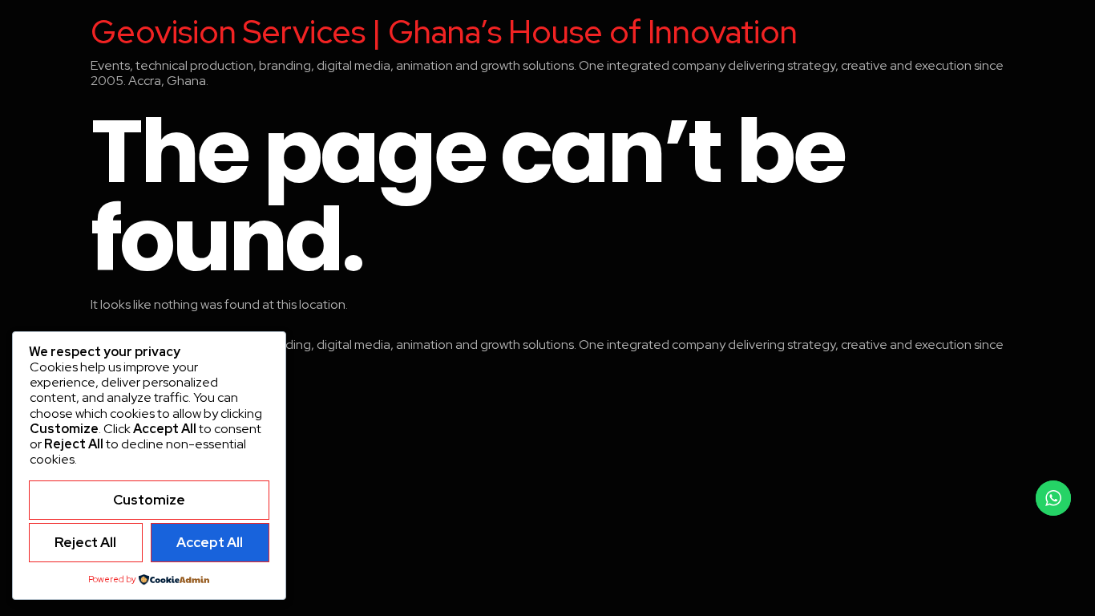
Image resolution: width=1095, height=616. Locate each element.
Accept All (209, 542)
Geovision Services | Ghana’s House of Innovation (444, 31)
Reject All (85, 542)
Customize (149, 500)
